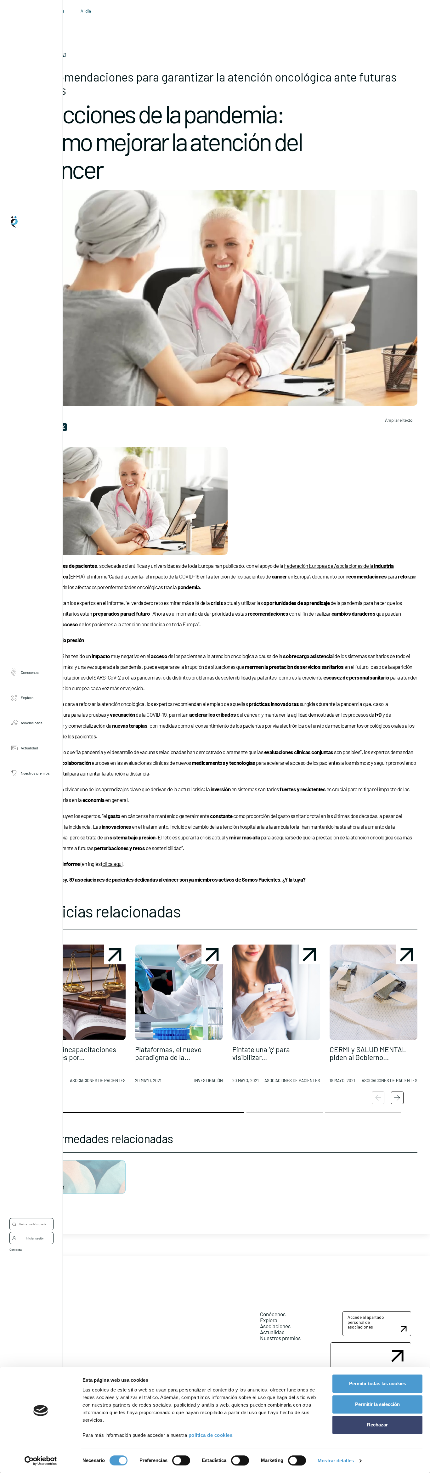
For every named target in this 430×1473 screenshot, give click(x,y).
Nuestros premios (35, 773)
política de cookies (211, 1435)
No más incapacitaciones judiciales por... (77, 1053)
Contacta (15, 1249)
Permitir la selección (377, 1404)
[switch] (181, 1460)
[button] (82, 1016)
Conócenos (30, 672)
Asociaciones (31, 722)
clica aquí (112, 864)
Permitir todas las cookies (377, 1383)
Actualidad (29, 748)
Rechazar (377, 1424)
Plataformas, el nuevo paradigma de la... (168, 1053)
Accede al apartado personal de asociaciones (366, 1321)
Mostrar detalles (336, 1460)
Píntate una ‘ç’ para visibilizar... (261, 1053)
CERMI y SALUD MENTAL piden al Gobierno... (368, 1053)
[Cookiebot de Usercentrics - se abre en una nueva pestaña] (40, 1460)
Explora (27, 697)
